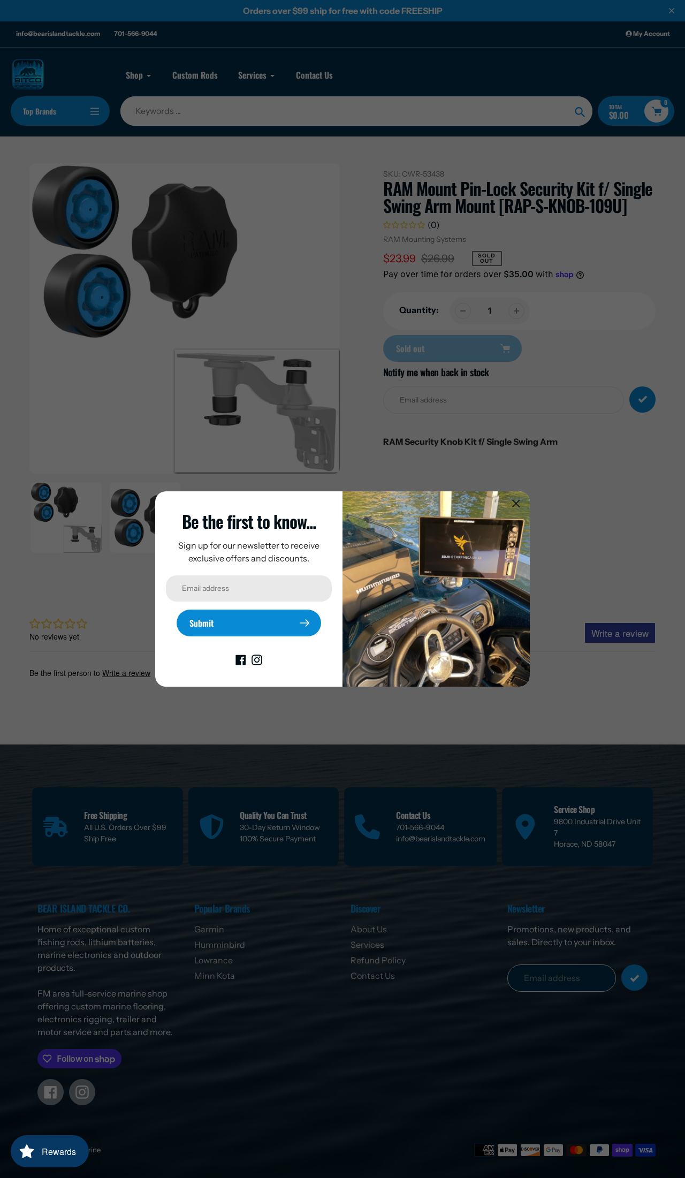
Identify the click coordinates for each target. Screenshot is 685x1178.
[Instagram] (257, 658)
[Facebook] (240, 658)
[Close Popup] (516, 503)
